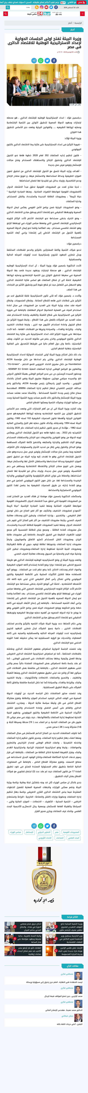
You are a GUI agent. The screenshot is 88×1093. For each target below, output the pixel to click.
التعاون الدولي (44, 832)
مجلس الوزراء (15, 832)
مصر (56, 832)
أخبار (70, 23)
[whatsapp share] (40, 60)
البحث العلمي (73, 838)
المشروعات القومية (71, 832)
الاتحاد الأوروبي (44, 838)
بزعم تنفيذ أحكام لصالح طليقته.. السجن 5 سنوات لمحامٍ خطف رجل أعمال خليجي (37, 2)
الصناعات (59, 838)
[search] (5, 13)
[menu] (82, 13)
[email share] (34, 60)
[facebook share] (54, 60)
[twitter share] (47, 60)
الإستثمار (29, 832)
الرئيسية (78, 23)
